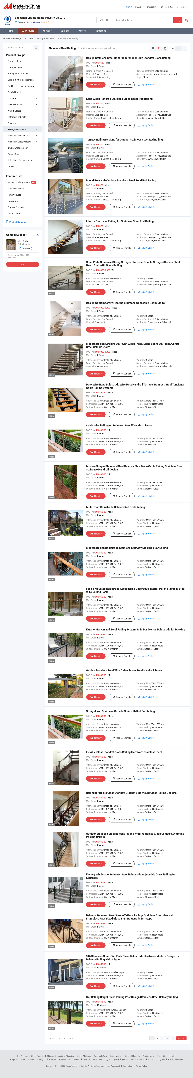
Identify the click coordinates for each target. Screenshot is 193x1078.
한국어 (116, 1059)
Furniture (12, 98)
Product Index (148, 1056)
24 (58, 1038)
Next (180, 1038)
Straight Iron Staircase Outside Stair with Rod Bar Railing (120, 711)
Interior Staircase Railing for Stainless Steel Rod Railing (120, 221)
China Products (37, 1056)
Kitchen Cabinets (16, 104)
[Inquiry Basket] (161, 7)
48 (71, 1038)
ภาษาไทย (141, 1059)
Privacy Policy (141, 1066)
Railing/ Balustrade (17, 129)
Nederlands (97, 1059)
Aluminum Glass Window (19, 141)
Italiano (77, 1059)
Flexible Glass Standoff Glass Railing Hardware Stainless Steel (124, 752)
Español (31, 1059)
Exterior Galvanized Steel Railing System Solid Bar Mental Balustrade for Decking (135, 629)
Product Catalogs (17, 222)
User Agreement (113, 1066)
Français (52, 1059)
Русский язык (65, 1059)
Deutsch (86, 1059)
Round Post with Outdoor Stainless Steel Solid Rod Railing (121, 180)
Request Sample (123, 84)
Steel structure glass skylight (21, 79)
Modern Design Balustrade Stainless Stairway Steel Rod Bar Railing (127, 547)
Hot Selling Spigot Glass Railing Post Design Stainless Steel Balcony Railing (132, 997)
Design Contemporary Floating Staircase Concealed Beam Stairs (125, 302)
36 (65, 1038)
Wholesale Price (100, 1056)
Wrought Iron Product (18, 73)
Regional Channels (132, 1056)
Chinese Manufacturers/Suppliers (60, 1056)
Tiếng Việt (161, 1059)
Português (41, 1059)
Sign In (129, 7)
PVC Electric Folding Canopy (21, 86)
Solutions (65, 30)
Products (29, 30)
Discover (82, 30)
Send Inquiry (96, 84)
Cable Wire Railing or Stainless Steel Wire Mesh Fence (119, 425)
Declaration (127, 1066)
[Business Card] (38, 235)
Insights (172, 1056)
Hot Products (22, 1056)
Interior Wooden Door (18, 147)
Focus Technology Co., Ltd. (77, 1066)
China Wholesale (84, 1056)
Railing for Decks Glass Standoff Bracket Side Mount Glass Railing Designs (131, 792)
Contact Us (100, 30)
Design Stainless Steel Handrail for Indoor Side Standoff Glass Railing (128, 57)
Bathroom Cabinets (17, 116)
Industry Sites (115, 1056)
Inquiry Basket (147, 84)
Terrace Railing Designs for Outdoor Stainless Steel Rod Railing (124, 139)
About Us (47, 30)
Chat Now (26, 248)
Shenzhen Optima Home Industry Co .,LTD (40, 17)
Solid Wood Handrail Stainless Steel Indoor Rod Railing (119, 98)
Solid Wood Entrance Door (20, 160)
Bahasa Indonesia (175, 1059)
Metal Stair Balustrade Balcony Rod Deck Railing (115, 507)
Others (11, 166)
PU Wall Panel (14, 92)
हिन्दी (132, 1059)
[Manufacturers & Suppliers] (22, 6)
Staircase (12, 123)
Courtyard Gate (15, 67)
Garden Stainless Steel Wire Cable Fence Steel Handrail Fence (124, 670)
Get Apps (172, 7)
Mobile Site (161, 1056)
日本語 (125, 1059)
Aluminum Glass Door (18, 135)
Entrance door (14, 61)
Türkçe (150, 1059)
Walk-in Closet (14, 110)
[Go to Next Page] (184, 48)
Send (22, 264)
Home (10, 30)
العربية (107, 1059)
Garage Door (14, 154)
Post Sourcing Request (187, 20)
